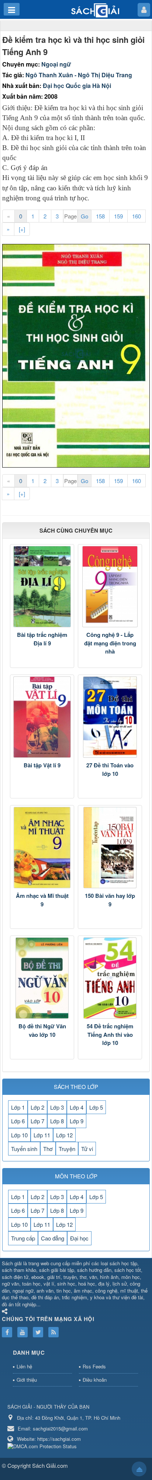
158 (100, 216)
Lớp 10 (19, 1135)
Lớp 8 (57, 1121)
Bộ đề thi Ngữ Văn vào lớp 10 (42, 1030)
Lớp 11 (42, 1135)
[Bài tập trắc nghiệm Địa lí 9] (42, 586)
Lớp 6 (18, 1121)
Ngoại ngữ (56, 64)
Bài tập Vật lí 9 (42, 765)
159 (118, 216)
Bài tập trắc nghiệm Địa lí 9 (42, 639)
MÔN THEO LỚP (76, 1176)
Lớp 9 (76, 1121)
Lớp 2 (37, 1107)
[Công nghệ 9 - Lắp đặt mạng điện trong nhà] (110, 586)
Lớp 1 (18, 1107)
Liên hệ (24, 1366)
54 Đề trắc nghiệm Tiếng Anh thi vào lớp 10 (110, 1034)
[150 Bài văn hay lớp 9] (110, 847)
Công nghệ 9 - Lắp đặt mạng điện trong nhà (110, 643)
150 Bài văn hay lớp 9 (110, 900)
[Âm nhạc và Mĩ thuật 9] (42, 847)
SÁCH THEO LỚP (76, 1086)
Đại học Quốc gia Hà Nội (77, 85)
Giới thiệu (27, 1379)
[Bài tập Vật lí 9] (42, 717)
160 (136, 216)
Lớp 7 (37, 1121)
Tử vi (87, 1149)
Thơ (48, 1149)
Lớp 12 (64, 1135)
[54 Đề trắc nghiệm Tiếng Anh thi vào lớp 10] (110, 978)
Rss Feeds (94, 1366)
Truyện (67, 1149)
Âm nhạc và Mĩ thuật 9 (42, 900)
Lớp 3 (57, 1107)
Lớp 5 (96, 1107)
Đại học (79, 1238)
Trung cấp (23, 1238)
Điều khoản (95, 1379)
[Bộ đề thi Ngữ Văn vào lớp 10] (42, 978)
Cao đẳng (52, 1238)
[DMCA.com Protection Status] (43, 1445)
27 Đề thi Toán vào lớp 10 (110, 769)
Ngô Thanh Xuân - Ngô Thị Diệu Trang (78, 75)
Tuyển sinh (24, 1149)
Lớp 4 (76, 1107)
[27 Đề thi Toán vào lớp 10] (110, 717)
